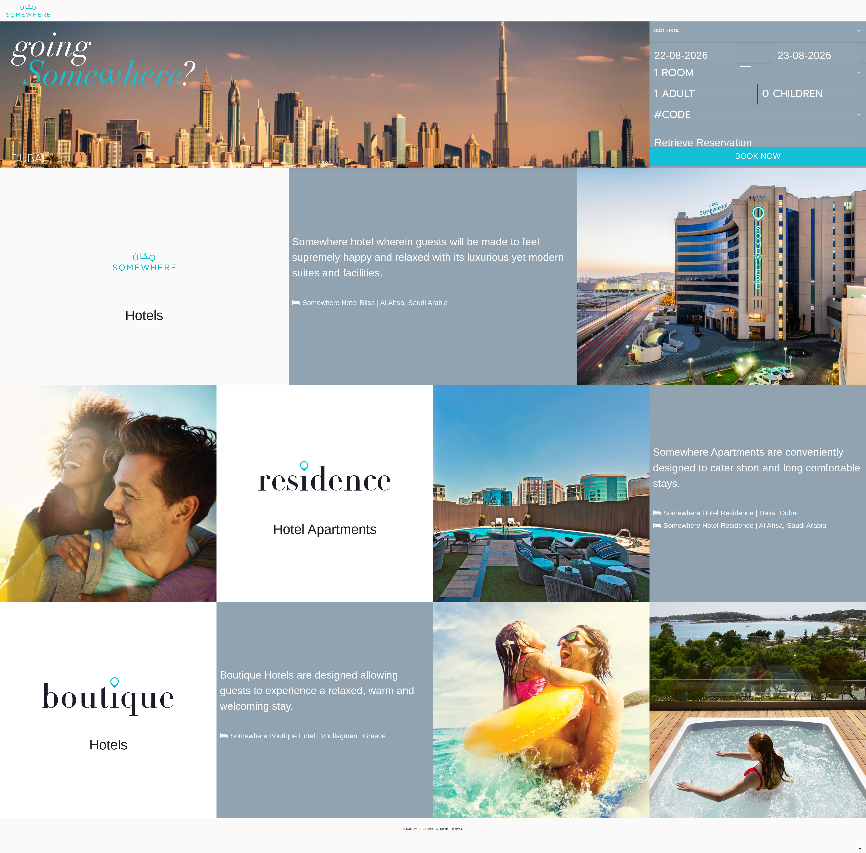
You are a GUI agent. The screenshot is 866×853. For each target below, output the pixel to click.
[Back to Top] (860, 849)
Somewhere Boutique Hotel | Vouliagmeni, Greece (308, 736)
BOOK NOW (758, 156)
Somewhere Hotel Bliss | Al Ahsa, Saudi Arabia (375, 303)
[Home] (28, 11)
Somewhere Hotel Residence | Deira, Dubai (730, 513)
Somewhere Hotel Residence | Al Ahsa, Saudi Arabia (744, 525)
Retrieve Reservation (703, 142)
